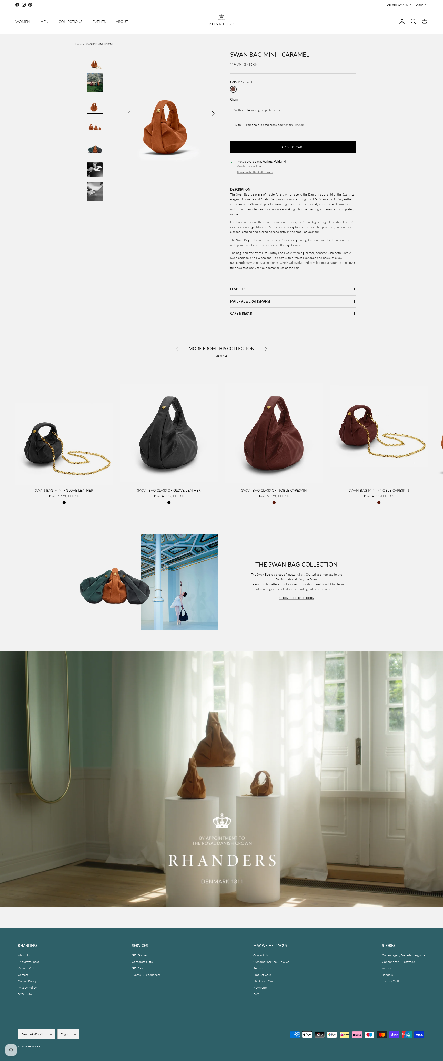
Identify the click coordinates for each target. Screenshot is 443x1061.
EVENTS (99, 21)
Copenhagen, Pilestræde (398, 962)
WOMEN (22, 21)
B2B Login (25, 994)
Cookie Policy (27, 981)
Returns (258, 968)
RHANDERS (35, 1046)
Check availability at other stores (255, 172)
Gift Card (138, 968)
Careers (23, 975)
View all (222, 355)
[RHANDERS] (221, 21)
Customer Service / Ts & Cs (271, 962)
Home (78, 44)
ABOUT (122, 21)
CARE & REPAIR (241, 313)
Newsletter (260, 987)
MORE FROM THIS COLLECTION (221, 348)
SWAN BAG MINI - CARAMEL (100, 44)
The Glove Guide (264, 981)
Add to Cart (293, 147)
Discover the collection (296, 598)
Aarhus (386, 968)
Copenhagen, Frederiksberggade (403, 955)
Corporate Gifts (142, 962)
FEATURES (237, 289)
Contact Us (260, 955)
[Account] (401, 21)
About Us (24, 955)
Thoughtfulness (28, 962)
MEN (44, 21)
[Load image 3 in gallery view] (171, 111)
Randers (387, 975)
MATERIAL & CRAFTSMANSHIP (252, 301)
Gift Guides (139, 955)
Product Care (262, 975)
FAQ (256, 994)
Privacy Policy (27, 987)
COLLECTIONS (70, 21)
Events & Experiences (146, 975)
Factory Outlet (391, 981)
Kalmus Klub (26, 968)
